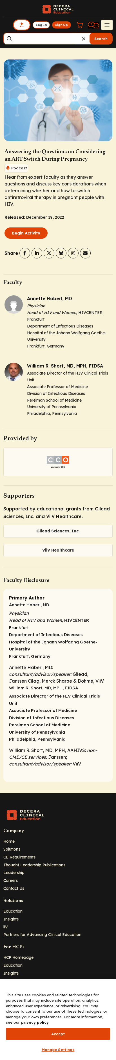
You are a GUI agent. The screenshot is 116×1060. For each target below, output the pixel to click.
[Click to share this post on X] (49, 253)
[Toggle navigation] (107, 25)
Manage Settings (58, 1049)
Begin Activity (26, 233)
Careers (10, 880)
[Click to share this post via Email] (85, 253)
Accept (58, 1034)
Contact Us (13, 888)
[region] (58, 1019)
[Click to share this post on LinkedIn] (37, 253)
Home (9, 841)
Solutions (11, 849)
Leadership (13, 872)
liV (5, 926)
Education (13, 911)
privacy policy (35, 1022)
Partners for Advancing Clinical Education (42, 934)
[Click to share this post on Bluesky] (61, 253)
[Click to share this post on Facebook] (24, 253)
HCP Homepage (18, 957)
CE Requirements (19, 857)
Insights (11, 919)
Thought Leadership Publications (34, 864)
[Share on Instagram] (73, 253)
